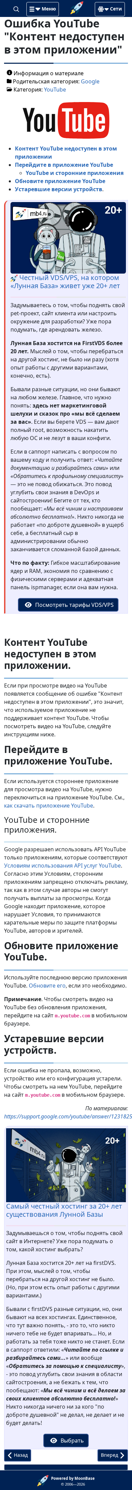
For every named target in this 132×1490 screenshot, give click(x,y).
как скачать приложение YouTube (48, 805)
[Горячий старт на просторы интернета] (76, 7)
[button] (42, 9)
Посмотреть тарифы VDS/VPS (74, 605)
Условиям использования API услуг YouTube (62, 865)
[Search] (16, 8)
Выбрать (71, 1440)
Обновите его (47, 985)
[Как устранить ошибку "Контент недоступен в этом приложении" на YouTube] (66, 119)
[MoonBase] (44, 1480)
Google (90, 81)
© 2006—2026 (73, 1481)
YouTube (55, 89)
